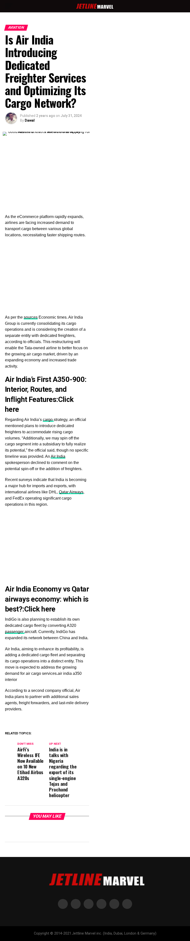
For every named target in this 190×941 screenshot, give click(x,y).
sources (31, 317)
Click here (39, 609)
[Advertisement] (47, 177)
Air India (58, 456)
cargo (48, 419)
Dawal (30, 120)
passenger (14, 632)
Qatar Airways (71, 492)
